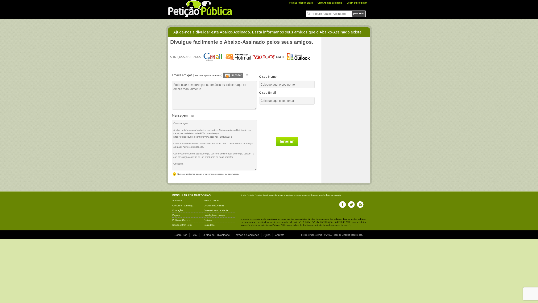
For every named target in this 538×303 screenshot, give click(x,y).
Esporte (176, 215)
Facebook (342, 204)
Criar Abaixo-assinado (330, 2)
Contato (279, 235)
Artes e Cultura (211, 200)
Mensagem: (199, 114)
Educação (177, 210)
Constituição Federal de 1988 (335, 222)
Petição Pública (254, 195)
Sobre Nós (180, 235)
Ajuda (267, 235)
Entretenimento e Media (216, 210)
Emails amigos (215, 73)
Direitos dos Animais (214, 205)
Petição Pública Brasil (301, 2)
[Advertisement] (346, 100)
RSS (360, 204)
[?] (247, 75)
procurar (358, 13)
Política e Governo (181, 220)
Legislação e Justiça (214, 215)
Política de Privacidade (216, 235)
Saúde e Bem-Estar (182, 225)
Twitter (351, 204)
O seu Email (267, 92)
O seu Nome (268, 76)
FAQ (194, 235)
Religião (208, 220)
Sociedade (209, 225)
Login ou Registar (357, 2)
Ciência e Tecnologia (182, 205)
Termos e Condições (246, 235)
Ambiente (177, 200)
